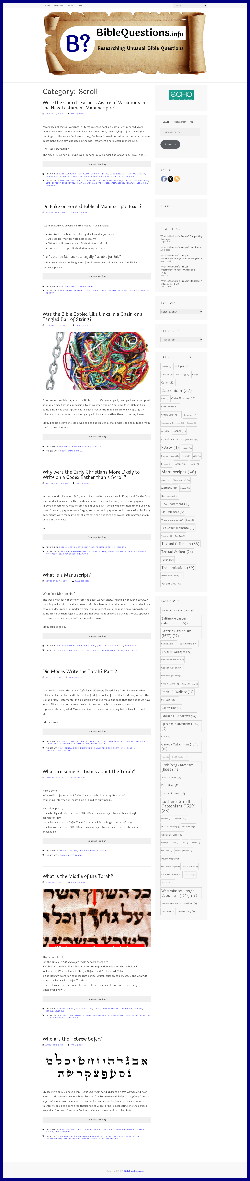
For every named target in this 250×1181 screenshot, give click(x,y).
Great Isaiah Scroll (71, 451)
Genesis (84, 741)
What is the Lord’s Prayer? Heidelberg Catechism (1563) (181, 282)
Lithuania (110, 650)
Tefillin (114, 1138)
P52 (102, 650)
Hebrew (63, 741)
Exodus (58, 743)
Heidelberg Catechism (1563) (177, 767)
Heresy (187, 447)
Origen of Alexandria (123, 176)
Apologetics (182, 366)
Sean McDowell (171, 874)
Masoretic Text (118, 174)
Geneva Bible (72, 748)
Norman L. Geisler (172, 834)
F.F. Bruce (166, 736)
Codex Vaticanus (170, 406)
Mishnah (108, 1129)
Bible (195, 374)
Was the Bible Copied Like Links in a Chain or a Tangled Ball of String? (93, 317)
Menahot (63, 1138)
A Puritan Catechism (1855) (177, 610)
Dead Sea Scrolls (100, 176)
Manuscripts (86, 286)
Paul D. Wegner (87, 180)
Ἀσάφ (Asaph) (186, 911)
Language (140, 741)
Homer (74, 180)
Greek (99, 645)
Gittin (136, 1136)
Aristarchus (117, 183)
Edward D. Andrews (178, 715)
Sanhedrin (51, 1138)
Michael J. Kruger (170, 826)
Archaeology (182, 374)
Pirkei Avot (125, 1136)
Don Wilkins (171, 708)
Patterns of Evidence (183, 850)
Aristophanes (101, 183)
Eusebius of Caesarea (57, 176)
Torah (63, 551)
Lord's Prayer (173, 793)
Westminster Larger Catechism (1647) (179, 893)
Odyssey (56, 183)
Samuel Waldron (190, 866)
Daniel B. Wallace (177, 692)
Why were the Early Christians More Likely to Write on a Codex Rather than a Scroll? (91, 475)
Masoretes (166, 818)
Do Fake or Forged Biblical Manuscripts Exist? (92, 206)
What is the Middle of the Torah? (78, 876)
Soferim (87, 1015)
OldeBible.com (53, 750)
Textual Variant (136, 174)
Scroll (63, 547)
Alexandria (142, 183)
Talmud (106, 1008)
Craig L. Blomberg (190, 684)
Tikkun (85, 1136)
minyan (73, 1138)
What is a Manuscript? (67, 575)
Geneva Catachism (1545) (180, 747)
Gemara (119, 1129)
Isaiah (77, 446)
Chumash (65, 1136)
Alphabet (68, 743)
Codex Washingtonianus (171, 675)
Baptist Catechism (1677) (176, 633)
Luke (195, 464)
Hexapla (130, 183)
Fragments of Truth (119, 551)
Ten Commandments (178, 528)
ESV (65, 750)
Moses (94, 743)
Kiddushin (84, 850)
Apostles (167, 374)
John (197, 455)
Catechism (176, 390)
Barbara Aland (168, 643)
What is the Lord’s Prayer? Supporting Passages (181, 237)
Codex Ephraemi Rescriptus (172, 660)
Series (70, 5)
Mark (165, 479)
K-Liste (166, 464)
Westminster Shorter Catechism (179, 903)
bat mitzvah (111, 1136)
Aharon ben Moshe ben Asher (62, 1018)
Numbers (129, 741)
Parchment (52, 554)
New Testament (67, 645)
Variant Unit (171, 584)
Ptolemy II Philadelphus (135, 180)
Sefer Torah (75, 855)
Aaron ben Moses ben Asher (108, 1015)
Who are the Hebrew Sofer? (72, 1039)
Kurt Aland (169, 785)
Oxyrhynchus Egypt (117, 290)
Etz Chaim (85, 650)
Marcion (64, 180)
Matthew (169, 488)
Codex (71, 547)
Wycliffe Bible (104, 748)
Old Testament (63, 1131)
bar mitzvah (97, 1136)
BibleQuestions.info (134, 1171)
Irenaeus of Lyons (170, 456)
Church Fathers (99, 174)
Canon (168, 383)
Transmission (103, 547)
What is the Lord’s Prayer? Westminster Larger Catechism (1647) (181, 257)
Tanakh (95, 650)
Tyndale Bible (87, 748)
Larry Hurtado (139, 551)
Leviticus (74, 741)
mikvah (82, 1138)
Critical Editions (171, 414)
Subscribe (170, 144)
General (165, 431)
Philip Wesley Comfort (170, 866)
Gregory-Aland (189, 439)
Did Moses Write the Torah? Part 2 (80, 671)
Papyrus (83, 554)
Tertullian (84, 174)
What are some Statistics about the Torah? (89, 771)
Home (47, 5)
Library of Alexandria (109, 180)
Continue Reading (97, 164)
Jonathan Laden (84, 183)
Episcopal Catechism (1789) (180, 726)
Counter (129, 1015)
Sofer (78, 1015)
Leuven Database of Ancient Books (87, 551)
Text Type (180, 536)
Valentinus (52, 185)
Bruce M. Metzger (176, 652)
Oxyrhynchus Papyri (95, 290)
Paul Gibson (77, 113)
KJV (62, 748)
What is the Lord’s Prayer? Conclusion (181, 247)
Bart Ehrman (189, 643)
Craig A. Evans (170, 683)
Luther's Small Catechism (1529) (178, 806)
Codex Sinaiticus (85, 547)
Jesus (186, 455)
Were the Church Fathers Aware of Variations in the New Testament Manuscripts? (94, 105)
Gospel (179, 431)
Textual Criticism (79, 176)
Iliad (48, 183)
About (79, 5)
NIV (69, 750)
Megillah (104, 1138)
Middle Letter (142, 1015)
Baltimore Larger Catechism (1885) (177, 621)
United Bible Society (172, 575)
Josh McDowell (171, 777)
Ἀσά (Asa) (168, 911)
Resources (58, 5)
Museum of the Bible (71, 290)
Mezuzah (76, 1136)
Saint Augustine (68, 174)
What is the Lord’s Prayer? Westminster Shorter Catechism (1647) (178, 270)
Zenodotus (68, 183)
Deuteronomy (81, 743)
